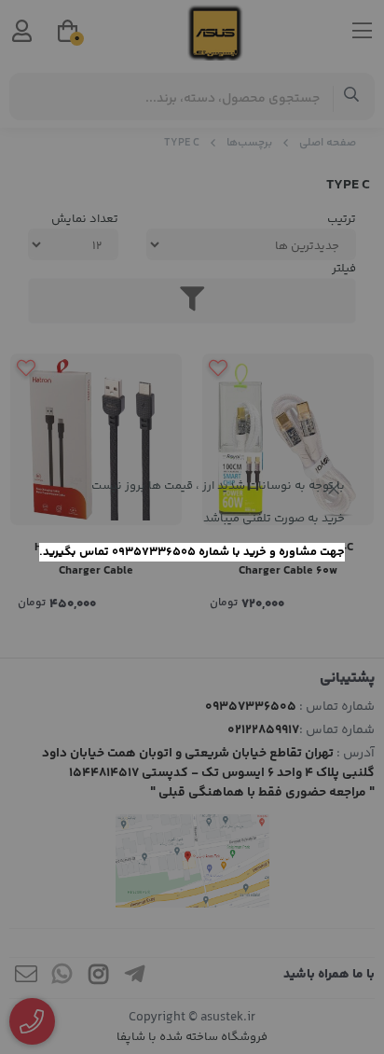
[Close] (333, 488)
